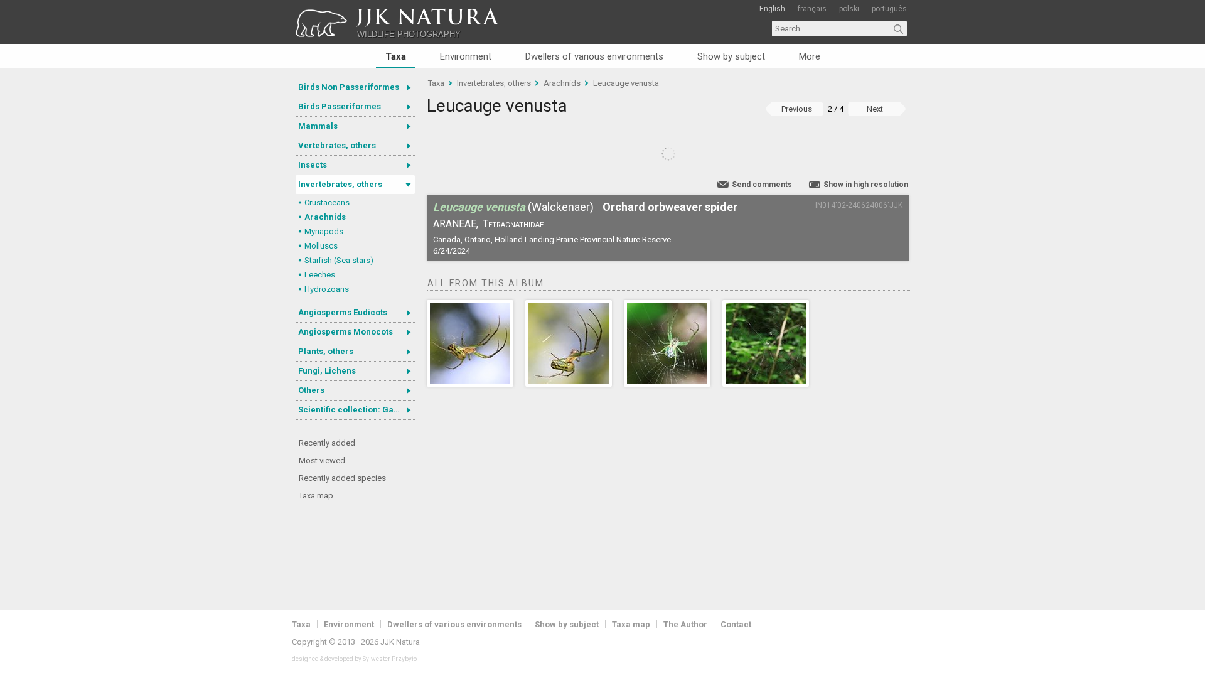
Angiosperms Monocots (345, 331)
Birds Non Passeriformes (348, 87)
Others (311, 390)
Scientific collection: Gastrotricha (356, 409)
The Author (685, 624)
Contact (735, 624)
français (812, 8)
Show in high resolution (865, 184)
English (772, 8)
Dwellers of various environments (594, 56)
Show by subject (731, 56)
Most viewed (322, 460)
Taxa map (316, 495)
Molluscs (321, 245)
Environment (465, 56)
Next (875, 109)
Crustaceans (327, 202)
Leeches (319, 274)
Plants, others (325, 351)
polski (849, 8)
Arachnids (325, 217)
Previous (796, 109)
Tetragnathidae (513, 224)
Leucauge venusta (626, 83)
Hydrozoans (326, 289)
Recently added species (342, 478)
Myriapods (323, 231)
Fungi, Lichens (327, 370)
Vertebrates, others (337, 145)
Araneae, (455, 224)
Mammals (318, 126)
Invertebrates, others (340, 184)
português (889, 8)
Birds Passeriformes (339, 106)
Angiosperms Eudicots (342, 312)
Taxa (395, 56)
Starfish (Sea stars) (338, 260)
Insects (312, 165)
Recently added (327, 443)
